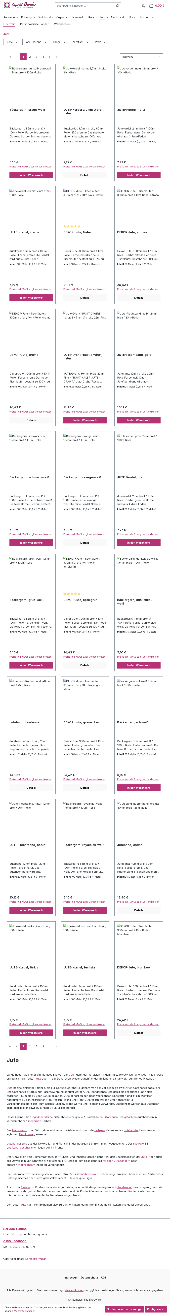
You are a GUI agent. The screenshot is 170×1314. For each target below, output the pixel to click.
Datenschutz (89, 1277)
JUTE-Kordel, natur (131, 109)
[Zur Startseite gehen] (20, 5)
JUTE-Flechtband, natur (27, 845)
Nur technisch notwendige (124, 1309)
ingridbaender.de (42, 1117)
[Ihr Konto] (143, 5)
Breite (9, 42)
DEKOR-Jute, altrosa (132, 232)
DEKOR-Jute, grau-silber (81, 722)
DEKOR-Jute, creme (23, 354)
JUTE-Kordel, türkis (23, 967)
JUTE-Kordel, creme (24, 232)
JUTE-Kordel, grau (130, 477)
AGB (103, 1277)
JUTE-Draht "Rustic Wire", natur (82, 356)
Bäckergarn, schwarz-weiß (29, 477)
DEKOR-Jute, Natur (77, 232)
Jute (72, 1074)
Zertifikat (78, 42)
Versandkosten (74, 1290)
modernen (34, 1121)
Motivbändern (27, 1164)
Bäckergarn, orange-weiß (82, 477)
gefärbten (130, 1117)
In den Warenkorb (31, 175)
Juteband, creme (129, 845)
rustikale (138, 1143)
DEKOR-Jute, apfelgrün (80, 600)
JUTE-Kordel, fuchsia (79, 967)
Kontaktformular (35, 1258)
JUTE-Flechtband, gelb (134, 354)
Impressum (71, 1277)
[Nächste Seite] (49, 56)
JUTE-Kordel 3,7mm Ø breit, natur (84, 111)
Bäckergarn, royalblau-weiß (83, 845)
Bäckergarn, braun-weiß (27, 109)
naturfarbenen (108, 1117)
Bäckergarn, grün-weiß (26, 600)
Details (84, 175)
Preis (98, 42)
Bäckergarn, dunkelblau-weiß (135, 601)
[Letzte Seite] (56, 56)
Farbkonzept (27, 1134)
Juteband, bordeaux (24, 722)
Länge (57, 42)
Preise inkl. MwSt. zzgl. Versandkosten (30, 166)
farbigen (99, 1130)
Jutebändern (122, 1160)
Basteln (25, 1187)
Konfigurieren (156, 1309)
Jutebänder (14, 1143)
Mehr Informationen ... (26, 1311)
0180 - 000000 (15, 1241)
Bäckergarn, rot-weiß (133, 722)
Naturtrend (19, 1130)
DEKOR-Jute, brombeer (134, 967)
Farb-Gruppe (33, 42)
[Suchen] (117, 5)
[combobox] (84, 5)
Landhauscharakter (24, 1147)
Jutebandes (131, 1130)
